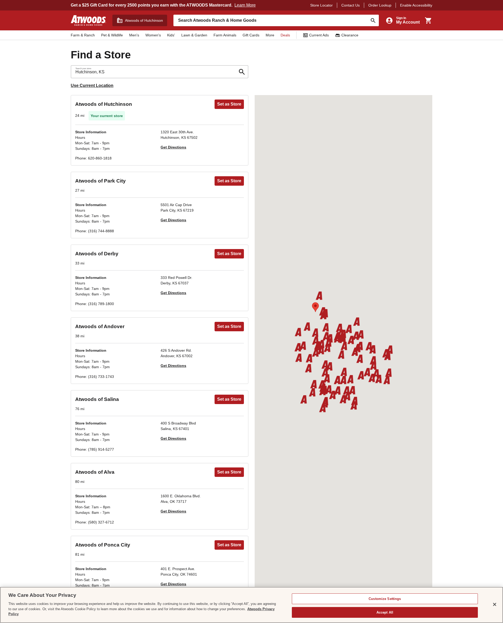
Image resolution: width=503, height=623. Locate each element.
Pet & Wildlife (112, 35)
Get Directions (173, 147)
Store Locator (321, 5)
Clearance (349, 35)
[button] (315, 333)
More (270, 35)
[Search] (373, 20)
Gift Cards (251, 35)
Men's (134, 35)
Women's (153, 35)
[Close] (494, 604)
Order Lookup (379, 5)
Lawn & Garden (194, 35)
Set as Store (229, 104)
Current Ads (319, 35)
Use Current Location (92, 85)
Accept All (384, 612)
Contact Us (350, 5)
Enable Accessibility (416, 5)
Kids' (171, 35)
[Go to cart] (428, 20)
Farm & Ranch (83, 35)
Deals (285, 35)
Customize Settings (385, 599)
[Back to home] (88, 20)
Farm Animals (225, 35)
